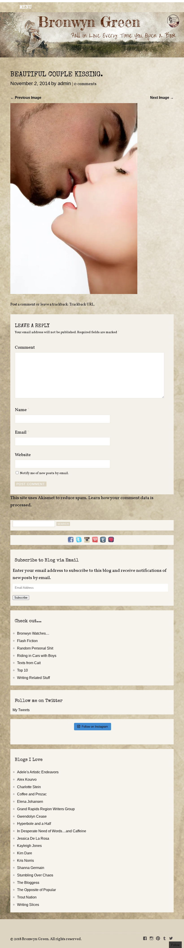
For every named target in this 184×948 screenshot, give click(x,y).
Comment (25, 347)
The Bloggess (28, 882)
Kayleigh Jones (29, 846)
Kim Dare (24, 853)
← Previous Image (25, 97)
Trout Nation (27, 897)
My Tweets (21, 710)
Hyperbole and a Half (34, 823)
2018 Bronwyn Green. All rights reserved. (48, 939)
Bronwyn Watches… (33, 633)
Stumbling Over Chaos (35, 875)
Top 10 (22, 670)
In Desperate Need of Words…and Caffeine (51, 831)
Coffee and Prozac (32, 794)
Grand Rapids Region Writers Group (46, 809)
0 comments (85, 84)
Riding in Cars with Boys (36, 656)
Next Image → (162, 97)
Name (22, 410)
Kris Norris (25, 860)
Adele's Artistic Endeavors (38, 772)
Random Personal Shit (35, 648)
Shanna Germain (30, 868)
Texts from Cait (29, 663)
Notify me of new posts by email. (44, 473)
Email (22, 432)
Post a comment (22, 304)
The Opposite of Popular (36, 890)
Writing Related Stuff (33, 678)
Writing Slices (28, 905)
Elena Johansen (30, 801)
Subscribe (20, 597)
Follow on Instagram (95, 726)
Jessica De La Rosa (33, 838)
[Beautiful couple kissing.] (73, 292)
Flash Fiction (27, 641)
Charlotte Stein (29, 787)
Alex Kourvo (27, 779)
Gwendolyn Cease (32, 816)
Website (23, 455)
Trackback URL (81, 304)
